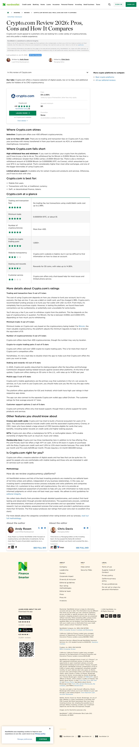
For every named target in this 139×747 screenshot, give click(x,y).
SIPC (91, 677)
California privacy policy (109, 580)
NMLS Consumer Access (67, 630)
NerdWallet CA (104, 736)
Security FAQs (86, 570)
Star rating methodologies (65, 587)
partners (81, 45)
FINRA (87, 677)
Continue (43, 739)
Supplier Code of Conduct (108, 571)
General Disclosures (85, 684)
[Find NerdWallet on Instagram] (110, 616)
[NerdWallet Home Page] (11, 4)
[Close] (49, 728)
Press (62, 594)
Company (63, 567)
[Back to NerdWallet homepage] (8, 12)
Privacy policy (107, 575)
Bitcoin (82, 326)
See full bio (39, 548)
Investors (63, 601)
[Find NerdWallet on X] (102, 616)
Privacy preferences (109, 584)
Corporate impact (67, 576)
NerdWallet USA (69, 736)
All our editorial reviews (106, 80)
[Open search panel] (109, 4)
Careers (63, 573)
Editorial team (65, 591)
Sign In (118, 4)
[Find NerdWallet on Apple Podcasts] (114, 616)
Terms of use (107, 567)
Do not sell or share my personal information (111, 588)
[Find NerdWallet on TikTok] (119, 616)
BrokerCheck (78, 685)
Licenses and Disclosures (85, 630)
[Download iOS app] (24, 617)
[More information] (29, 109)
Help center (85, 567)
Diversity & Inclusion (68, 579)
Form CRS (82, 680)
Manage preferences (24, 739)
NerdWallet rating (21, 109)
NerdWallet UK (86, 736)
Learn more (22, 113)
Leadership (64, 570)
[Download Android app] (25, 630)
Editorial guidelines (67, 582)
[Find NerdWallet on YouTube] (106, 616)
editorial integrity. (14, 494)
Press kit (63, 597)
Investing (17, 12)
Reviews (27, 12)
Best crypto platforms (105, 77)
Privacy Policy (69, 682)
